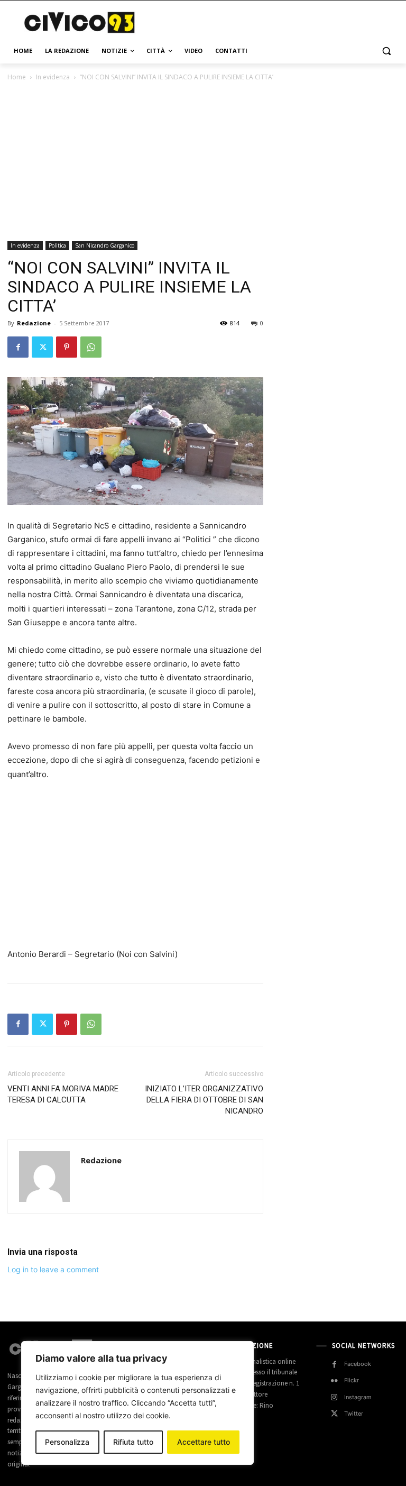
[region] (137, 1403)
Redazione (34, 323)
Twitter (353, 1413)
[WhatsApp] (91, 347)
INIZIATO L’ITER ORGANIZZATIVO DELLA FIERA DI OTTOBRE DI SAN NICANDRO (204, 1100)
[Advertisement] (275, 21)
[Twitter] (42, 347)
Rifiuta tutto (133, 1441)
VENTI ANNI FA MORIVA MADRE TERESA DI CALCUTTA (62, 1094)
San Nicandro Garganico (104, 245)
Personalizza (67, 1441)
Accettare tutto (203, 1441)
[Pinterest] (66, 347)
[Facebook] (18, 347)
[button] (386, 51)
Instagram (358, 1397)
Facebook (357, 1364)
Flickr (351, 1380)
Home (16, 76)
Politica (57, 245)
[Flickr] (334, 1381)
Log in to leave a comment (53, 1269)
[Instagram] (334, 1397)
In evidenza (53, 76)
